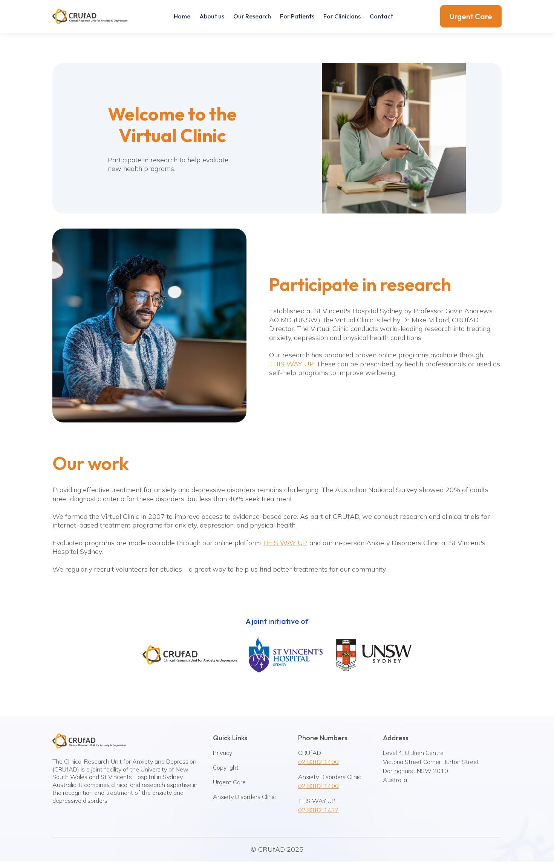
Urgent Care (471, 16)
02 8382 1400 (318, 761)
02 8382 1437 (318, 810)
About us (211, 16)
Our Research (252, 16)
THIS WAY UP (285, 542)
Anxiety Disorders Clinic (244, 796)
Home (182, 16)
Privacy (222, 752)
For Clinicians (342, 16)
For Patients (297, 16)
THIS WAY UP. (293, 364)
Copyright (226, 767)
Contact (381, 16)
